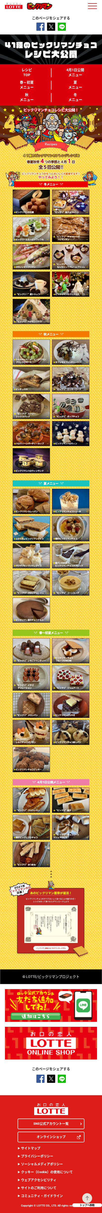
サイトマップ (30, 1148)
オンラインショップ (51, 1137)
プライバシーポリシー (37, 1156)
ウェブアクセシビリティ (38, 1180)
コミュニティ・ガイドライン (42, 1196)
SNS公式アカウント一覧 (51, 1123)
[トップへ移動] (87, 1198)
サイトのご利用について (38, 1188)
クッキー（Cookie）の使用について (47, 1172)
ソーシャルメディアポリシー (42, 1164)
